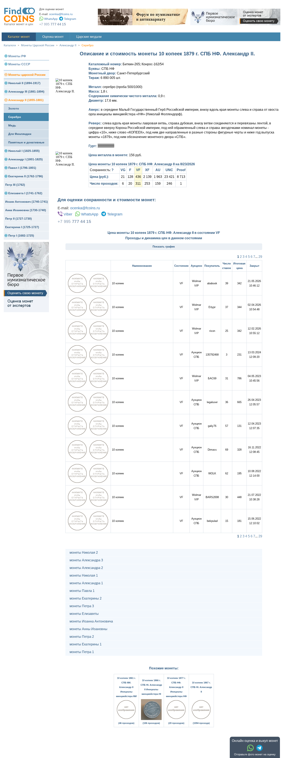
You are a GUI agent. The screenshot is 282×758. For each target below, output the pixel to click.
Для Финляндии (19, 134)
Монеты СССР (19, 64)
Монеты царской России (26, 74)
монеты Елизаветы (84, 613)
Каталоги (10, 45)
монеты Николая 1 (84, 575)
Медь (12, 125)
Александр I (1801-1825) (25, 159)
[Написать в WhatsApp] (250, 747)
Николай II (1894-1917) (24, 83)
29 (260, 256)
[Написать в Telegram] (259, 747)
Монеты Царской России (37, 45)
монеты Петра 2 (82, 636)
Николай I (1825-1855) (24, 150)
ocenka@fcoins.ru (61, 14)
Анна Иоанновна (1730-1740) (25, 210)
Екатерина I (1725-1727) (22, 227)
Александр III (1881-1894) (26, 91)
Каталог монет (19, 36)
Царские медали (89, 36)
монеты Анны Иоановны (88, 629)
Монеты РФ (17, 56)
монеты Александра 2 (86, 568)
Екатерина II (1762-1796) (25, 176)
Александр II (67, 45)
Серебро (88, 45)
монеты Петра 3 (82, 606)
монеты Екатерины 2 (86, 598)
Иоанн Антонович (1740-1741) (26, 201)
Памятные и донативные (26, 142)
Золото (13, 108)
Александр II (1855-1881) (26, 100)
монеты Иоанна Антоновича (91, 621)
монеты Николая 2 (84, 552)
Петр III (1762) (15, 184)
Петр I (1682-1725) (21, 235)
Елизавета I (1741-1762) (25, 193)
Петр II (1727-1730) (18, 218)
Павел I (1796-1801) (22, 167)
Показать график (164, 246)
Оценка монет (53, 36)
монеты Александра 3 (86, 560)
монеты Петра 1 (82, 652)
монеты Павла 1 (82, 591)
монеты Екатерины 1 (86, 644)
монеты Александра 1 (86, 583)
